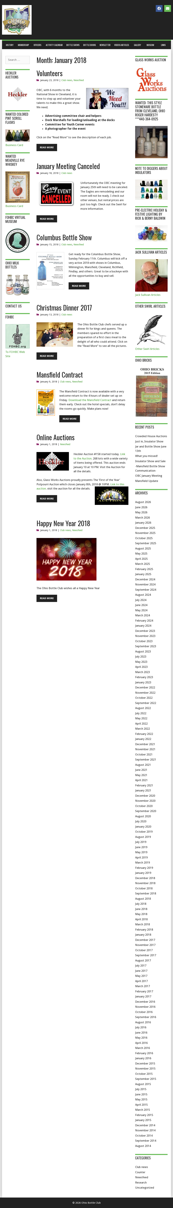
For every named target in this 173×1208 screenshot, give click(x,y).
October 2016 (144, 1012)
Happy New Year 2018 (63, 523)
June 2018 (141, 909)
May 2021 (141, 775)
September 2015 (145, 1079)
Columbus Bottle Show (64, 237)
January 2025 (143, 574)
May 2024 (141, 610)
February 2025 (144, 569)
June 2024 (141, 605)
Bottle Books (89, 45)
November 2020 (145, 800)
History (10, 45)
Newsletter (105, 45)
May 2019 (141, 852)
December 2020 (145, 795)
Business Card (14, 145)
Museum (150, 45)
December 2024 (145, 579)
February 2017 (144, 991)
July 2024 (140, 600)
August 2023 (143, 651)
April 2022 (141, 723)
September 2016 (145, 1017)
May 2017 (141, 976)
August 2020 (143, 816)
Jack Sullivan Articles (147, 295)
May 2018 (141, 914)
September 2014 (145, 1140)
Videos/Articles (121, 45)
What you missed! (146, 456)
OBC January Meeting (148, 475)
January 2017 (143, 996)
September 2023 (145, 646)
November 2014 (145, 1130)
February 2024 (144, 620)
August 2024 (143, 594)
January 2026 (143, 522)
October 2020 (144, 806)
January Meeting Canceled (68, 166)
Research (141, 1182)
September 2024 (145, 589)
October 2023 (144, 641)
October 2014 (144, 1135)
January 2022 (143, 739)
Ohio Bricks (143, 360)
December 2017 (145, 940)
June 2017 (141, 970)
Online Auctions (55, 437)
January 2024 (143, 625)
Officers (37, 45)
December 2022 (145, 687)
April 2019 (141, 857)
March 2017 (142, 986)
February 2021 (144, 785)
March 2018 (142, 924)
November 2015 (145, 1068)
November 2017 (145, 945)
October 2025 (144, 538)
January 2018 (143, 934)
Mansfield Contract (59, 374)
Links (163, 45)
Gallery (137, 45)
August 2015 (143, 1084)
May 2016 (141, 1037)
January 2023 (143, 682)
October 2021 (144, 754)
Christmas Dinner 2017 (64, 307)
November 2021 (145, 749)
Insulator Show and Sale (150, 461)
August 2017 (143, 960)
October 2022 (144, 697)
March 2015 (142, 1109)
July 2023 (140, 656)
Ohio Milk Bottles (12, 264)
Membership (23, 45)
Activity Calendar (54, 45)
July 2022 (140, 713)
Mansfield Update (146, 481)
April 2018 (141, 919)
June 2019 (141, 847)
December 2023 (145, 631)
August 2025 (143, 548)
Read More (47, 147)
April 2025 (141, 558)
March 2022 (142, 728)
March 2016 (142, 1048)
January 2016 (143, 1058)
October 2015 (144, 1073)
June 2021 (141, 770)
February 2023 (144, 677)
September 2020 (145, 811)
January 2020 (143, 826)
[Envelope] (167, 8)
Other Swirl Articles (147, 349)
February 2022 (144, 734)
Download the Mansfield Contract (89, 400)
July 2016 (140, 1027)
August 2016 (143, 1022)
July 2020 (140, 821)
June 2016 (141, 1032)
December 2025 (145, 528)
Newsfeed (78, 80)
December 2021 (145, 744)
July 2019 (140, 842)
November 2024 (145, 584)
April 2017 (141, 981)
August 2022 (143, 708)
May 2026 (141, 512)
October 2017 (144, 950)
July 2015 (140, 1089)
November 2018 (145, 883)
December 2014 (145, 1125)
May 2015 (141, 1099)
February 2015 (144, 1115)
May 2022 (141, 718)
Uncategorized (144, 1187)
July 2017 (140, 965)
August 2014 (143, 1146)
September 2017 (145, 955)
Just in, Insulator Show (149, 441)
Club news (66, 80)
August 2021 (143, 764)
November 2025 (145, 533)
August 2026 (143, 502)
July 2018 (140, 903)
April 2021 (141, 780)
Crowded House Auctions (151, 436)
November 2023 (145, 636)
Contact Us (13, 306)
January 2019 (143, 873)
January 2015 (143, 1120)
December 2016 (145, 1001)
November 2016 (145, 1006)
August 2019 (143, 837)
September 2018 (145, 893)
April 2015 (141, 1104)
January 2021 (143, 790)
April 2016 (141, 1043)
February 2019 (144, 867)
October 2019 (144, 831)
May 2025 (141, 553)
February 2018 (144, 929)
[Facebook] (159, 8)
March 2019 (142, 862)
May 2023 (141, 661)
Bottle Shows (73, 45)
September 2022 (145, 703)
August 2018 (143, 898)
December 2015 (145, 1063)
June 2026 (141, 507)
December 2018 (145, 878)
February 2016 (144, 1053)
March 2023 (142, 672)
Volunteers (49, 73)
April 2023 (141, 667)
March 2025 (142, 564)
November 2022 (145, 692)
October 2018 (144, 888)
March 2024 (142, 615)
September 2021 (145, 759)
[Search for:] (17, 59)
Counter (140, 1172)
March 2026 (142, 517)
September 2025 (145, 543)
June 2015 (141, 1094)
